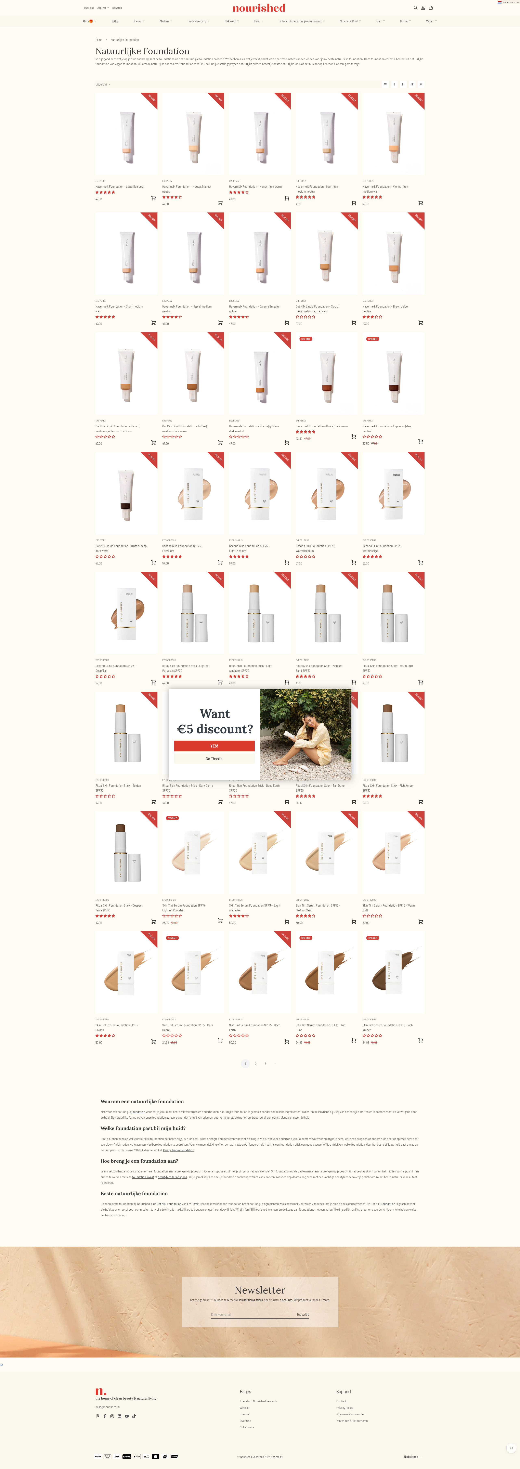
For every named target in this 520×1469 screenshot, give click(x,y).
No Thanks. (214, 758)
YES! (214, 745)
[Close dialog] (346, 694)
